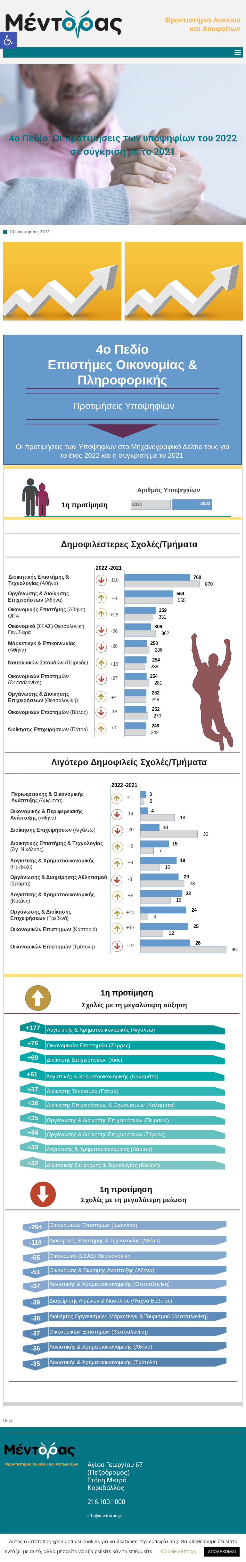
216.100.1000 (106, 1502)
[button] (8, 40)
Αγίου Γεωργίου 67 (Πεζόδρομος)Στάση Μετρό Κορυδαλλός (115, 1476)
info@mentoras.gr (104, 1515)
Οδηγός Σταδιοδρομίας (39, 1420)
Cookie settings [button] (178, 1551)
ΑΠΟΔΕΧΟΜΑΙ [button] (222, 1551)
